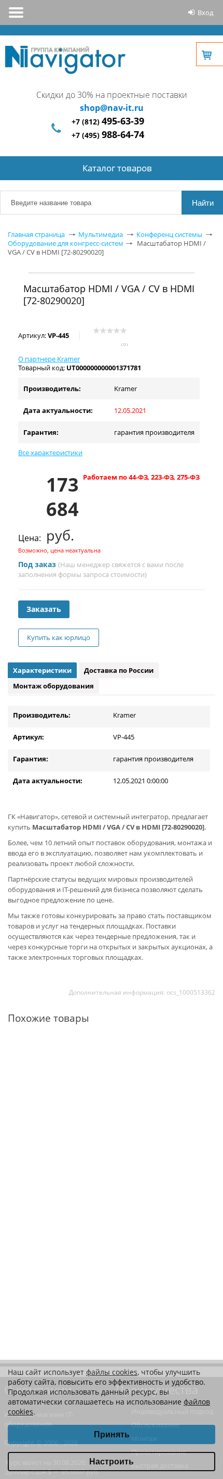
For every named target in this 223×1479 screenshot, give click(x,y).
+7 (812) (108, 122)
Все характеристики (50, 452)
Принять (112, 1434)
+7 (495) (108, 135)
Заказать (43, 609)
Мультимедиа (100, 234)
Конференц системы (169, 234)
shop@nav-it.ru (112, 108)
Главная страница (36, 234)
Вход (205, 12)
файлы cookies (111, 1372)
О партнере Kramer (49, 359)
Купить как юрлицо (58, 637)
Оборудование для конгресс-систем (65, 243)
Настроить (111, 1461)
